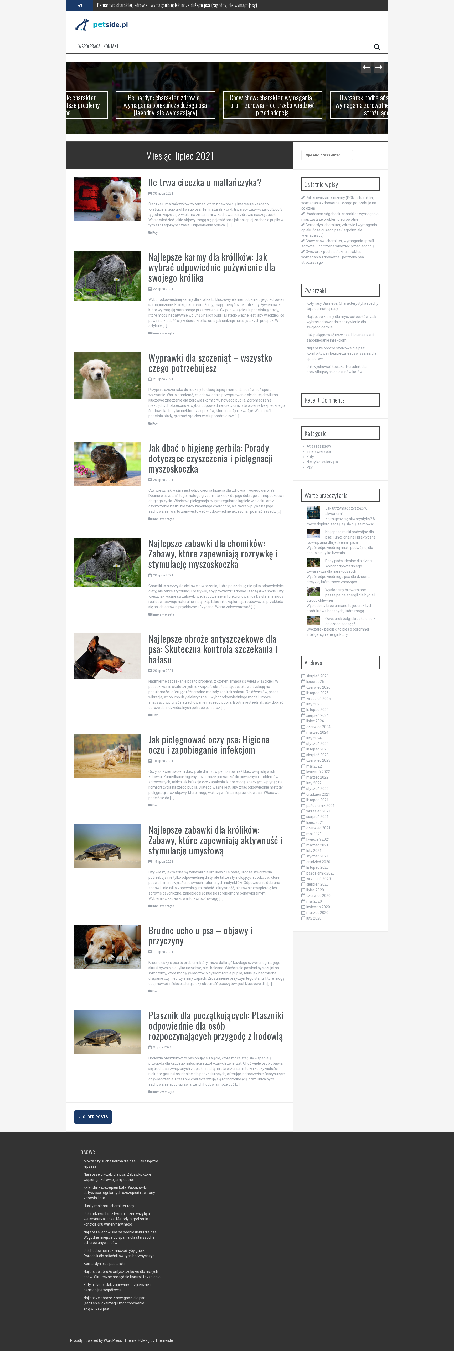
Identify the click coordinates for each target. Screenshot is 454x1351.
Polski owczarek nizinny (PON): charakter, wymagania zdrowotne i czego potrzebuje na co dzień (338, 203)
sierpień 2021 (317, 817)
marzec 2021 (317, 845)
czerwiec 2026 (318, 687)
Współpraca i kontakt (98, 46)
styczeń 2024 (317, 743)
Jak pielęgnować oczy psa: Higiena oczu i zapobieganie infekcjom (209, 744)
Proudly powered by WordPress (96, 1340)
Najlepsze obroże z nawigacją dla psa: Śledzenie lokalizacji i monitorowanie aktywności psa (115, 1303)
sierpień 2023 (317, 755)
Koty (310, 457)
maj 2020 (314, 901)
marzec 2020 (317, 913)
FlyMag (144, 1340)
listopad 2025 (317, 693)
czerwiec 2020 (318, 895)
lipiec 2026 (315, 681)
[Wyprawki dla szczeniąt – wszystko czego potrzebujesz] (107, 375)
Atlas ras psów (319, 446)
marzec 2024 (317, 732)
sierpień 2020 (317, 884)
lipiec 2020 (315, 890)
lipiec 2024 (315, 721)
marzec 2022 (317, 777)
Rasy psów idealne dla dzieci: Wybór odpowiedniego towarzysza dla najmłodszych (340, 566)
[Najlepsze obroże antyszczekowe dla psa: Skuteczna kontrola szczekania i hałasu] (107, 656)
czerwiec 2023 (318, 760)
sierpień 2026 (317, 676)
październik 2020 (320, 873)
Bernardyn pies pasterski (104, 1264)
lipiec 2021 (315, 822)
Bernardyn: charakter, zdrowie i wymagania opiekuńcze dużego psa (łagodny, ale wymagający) (120, 105)
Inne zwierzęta (163, 333)
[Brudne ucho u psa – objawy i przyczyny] (107, 946)
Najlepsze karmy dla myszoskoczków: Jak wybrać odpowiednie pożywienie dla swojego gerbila (341, 321)
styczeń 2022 (317, 788)
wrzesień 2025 (318, 699)
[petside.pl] (104, 24)
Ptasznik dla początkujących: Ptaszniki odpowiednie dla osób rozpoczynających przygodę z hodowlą (215, 1025)
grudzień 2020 (318, 862)
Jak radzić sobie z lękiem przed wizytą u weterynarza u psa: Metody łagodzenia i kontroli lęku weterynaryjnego (117, 1219)
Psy (155, 233)
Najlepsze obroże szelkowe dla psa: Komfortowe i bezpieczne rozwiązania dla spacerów (341, 353)
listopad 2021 (317, 800)
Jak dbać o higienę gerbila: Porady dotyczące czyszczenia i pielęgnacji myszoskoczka (210, 457)
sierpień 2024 (317, 715)
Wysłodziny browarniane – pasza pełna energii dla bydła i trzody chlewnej (341, 595)
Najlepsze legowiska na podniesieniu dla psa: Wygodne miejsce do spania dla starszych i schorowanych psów (120, 1237)
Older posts (93, 1117)
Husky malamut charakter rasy (109, 1206)
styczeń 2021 (317, 856)
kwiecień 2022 (318, 772)
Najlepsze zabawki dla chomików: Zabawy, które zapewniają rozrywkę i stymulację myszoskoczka (213, 553)
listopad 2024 (317, 710)
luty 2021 (314, 851)
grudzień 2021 (318, 794)
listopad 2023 (317, 749)
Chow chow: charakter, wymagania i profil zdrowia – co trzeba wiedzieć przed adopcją (170, 5)
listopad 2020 (317, 867)
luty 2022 (314, 783)
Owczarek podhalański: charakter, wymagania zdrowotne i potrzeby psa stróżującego (334, 105)
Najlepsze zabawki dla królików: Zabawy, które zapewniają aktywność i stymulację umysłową (215, 839)
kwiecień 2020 (318, 907)
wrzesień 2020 (318, 879)
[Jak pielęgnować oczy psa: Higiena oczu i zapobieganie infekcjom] (107, 755)
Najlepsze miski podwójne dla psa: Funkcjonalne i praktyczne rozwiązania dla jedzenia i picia (341, 537)
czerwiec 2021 (318, 828)
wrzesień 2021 (318, 811)
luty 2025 (314, 704)
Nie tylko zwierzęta (322, 462)
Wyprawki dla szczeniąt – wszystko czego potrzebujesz (210, 362)
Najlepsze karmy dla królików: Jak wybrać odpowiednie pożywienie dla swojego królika (211, 267)
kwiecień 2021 (318, 839)
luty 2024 (314, 738)
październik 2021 (320, 806)
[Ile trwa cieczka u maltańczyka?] (107, 198)
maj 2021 (314, 834)
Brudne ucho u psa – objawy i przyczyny (200, 935)
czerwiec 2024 (318, 727)
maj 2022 (314, 766)
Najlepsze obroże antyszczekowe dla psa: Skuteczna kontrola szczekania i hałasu (212, 648)
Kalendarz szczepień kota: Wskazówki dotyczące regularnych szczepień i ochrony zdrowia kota (119, 1192)
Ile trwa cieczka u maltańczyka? (205, 182)
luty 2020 (314, 918)
